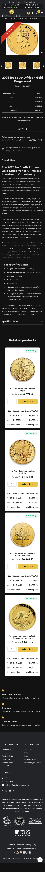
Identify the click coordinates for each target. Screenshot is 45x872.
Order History (7, 759)
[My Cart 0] (37, 13)
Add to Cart (27, 401)
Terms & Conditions (9, 766)
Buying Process (30, 759)
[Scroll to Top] (39, 859)
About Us (28, 750)
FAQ (26, 753)
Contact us (6, 750)
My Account (6, 753)
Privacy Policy (7, 763)
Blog (26, 756)
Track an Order (7, 756)
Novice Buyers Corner (32, 763)
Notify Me (22, 129)
